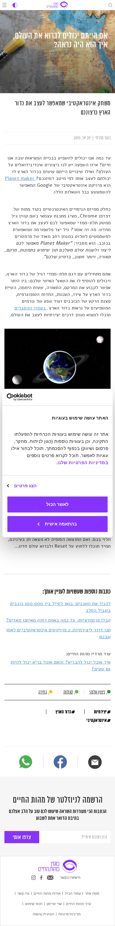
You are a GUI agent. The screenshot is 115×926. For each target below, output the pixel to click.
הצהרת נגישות (43, 914)
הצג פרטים (25, 485)
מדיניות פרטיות (69, 914)
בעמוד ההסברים (30, 308)
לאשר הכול (57, 504)
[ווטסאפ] (26, 761)
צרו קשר (23, 893)
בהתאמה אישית (61, 523)
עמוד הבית (73, 893)
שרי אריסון (54, 903)
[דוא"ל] (95, 762)
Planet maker (20, 178)
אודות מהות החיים (47, 893)
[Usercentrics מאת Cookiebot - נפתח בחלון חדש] (32, 397)
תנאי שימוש (33, 903)
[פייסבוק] (60, 762)
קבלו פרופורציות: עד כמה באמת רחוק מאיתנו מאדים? (58, 620)
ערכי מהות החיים (78, 903)
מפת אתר (92, 893)
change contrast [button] (14, 5)
